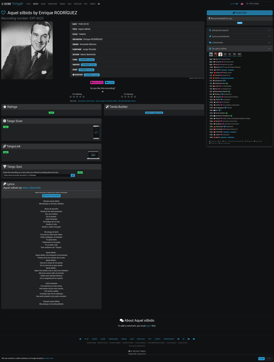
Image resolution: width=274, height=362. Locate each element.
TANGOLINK (52, 4)
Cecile (218, 105)
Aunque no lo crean (226, 64)
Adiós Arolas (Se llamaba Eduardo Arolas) (236, 118)
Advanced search (220, 30)
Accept (261, 358)
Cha (216, 59)
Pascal (217, 75)
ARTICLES (78, 4)
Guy (216, 89)
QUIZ (69, 4)
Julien (218, 70)
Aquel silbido (82, 29)
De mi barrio (225, 102)
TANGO (79, 34)
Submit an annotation (52, 195)
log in (148, 326)
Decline (269, 358)
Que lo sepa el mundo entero (106, 101)
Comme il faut (225, 59)
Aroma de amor (228, 62)
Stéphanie (218, 81)
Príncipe (229, 108)
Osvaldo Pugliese (115, 343)
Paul (217, 102)
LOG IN (233, 4)
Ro (216, 110)
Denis (218, 67)
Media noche (227, 72)
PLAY (29, 4)
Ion (216, 64)
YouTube (110, 82)
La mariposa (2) (225, 89)
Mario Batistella (84, 54)
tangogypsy (219, 108)
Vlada (218, 99)
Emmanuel (219, 126)
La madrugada (226, 86)
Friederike (219, 129)
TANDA (62, 4)
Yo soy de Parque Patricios (231, 67)
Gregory (218, 97)
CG (225, 54)
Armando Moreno (84, 44)
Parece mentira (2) (231, 129)
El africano (226, 135)
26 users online (219, 48)
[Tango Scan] (222, 94)
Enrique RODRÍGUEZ (88, 39)
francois (218, 62)
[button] (241, 4)
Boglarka (219, 124)
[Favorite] (3, 12)
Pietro (218, 118)
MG (239, 54)
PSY (85, 4)
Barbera (217, 94)
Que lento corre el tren (86, 101)
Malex (218, 137)
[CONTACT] (99, 4)
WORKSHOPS (169, 339)
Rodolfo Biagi (91, 343)
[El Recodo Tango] (80, 339)
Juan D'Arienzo (171, 343)
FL (230, 54)
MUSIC (35, 4)
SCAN (43, 4)
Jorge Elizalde (84, 49)
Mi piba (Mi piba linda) (127, 101)
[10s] (103, 92)
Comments (217, 42)
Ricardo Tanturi (102, 343)
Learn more (49, 358)
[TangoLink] (220, 59)
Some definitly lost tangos (156, 343)
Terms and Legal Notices (137, 346)
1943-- (81, 24)
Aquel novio (226, 75)
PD (234, 54)
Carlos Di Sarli (182, 343)
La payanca (226, 99)
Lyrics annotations (220, 36)
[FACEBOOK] (178, 339)
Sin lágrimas (227, 94)
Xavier (218, 72)
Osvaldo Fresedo (127, 343)
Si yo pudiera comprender (230, 105)
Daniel (218, 121)
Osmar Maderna (140, 343)
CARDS (92, 4)
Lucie (217, 86)
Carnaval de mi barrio (230, 97)
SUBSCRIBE (241, 12)
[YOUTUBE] (188, 339)
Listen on (97, 82)
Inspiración (229, 126)
